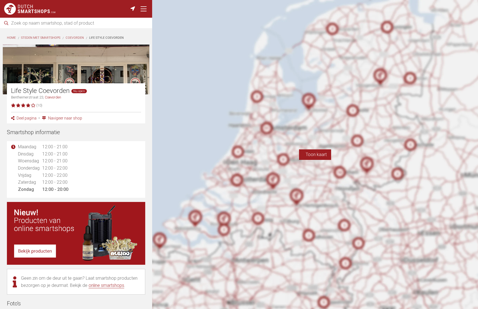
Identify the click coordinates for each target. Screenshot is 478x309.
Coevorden (75, 38)
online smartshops (106, 285)
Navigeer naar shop (64, 118)
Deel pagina (26, 118)
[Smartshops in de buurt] (133, 8)
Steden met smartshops (40, 38)
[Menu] (143, 9)
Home (11, 38)
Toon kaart (315, 154)
